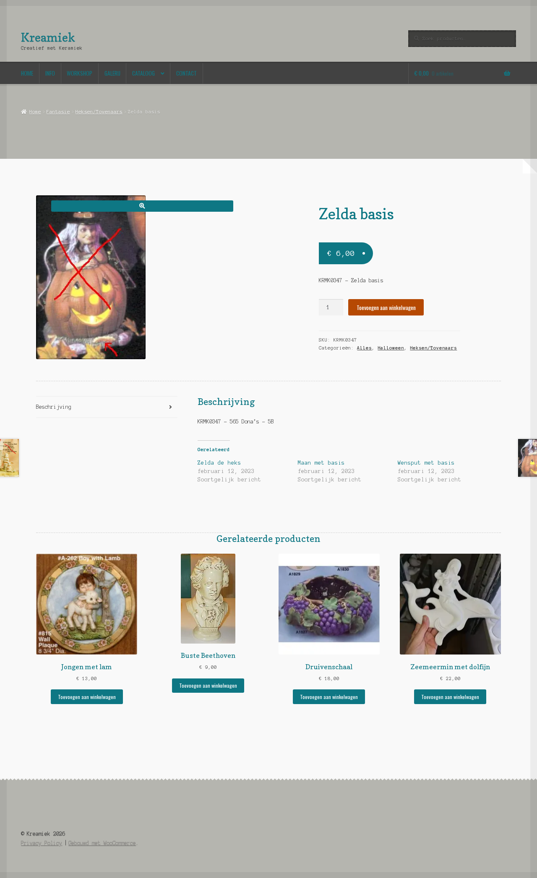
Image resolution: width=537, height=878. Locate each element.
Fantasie (58, 111)
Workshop (79, 73)
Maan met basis (321, 463)
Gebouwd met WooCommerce (102, 843)
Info (50, 73)
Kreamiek (48, 37)
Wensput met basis (426, 463)
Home (27, 73)
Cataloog (143, 73)
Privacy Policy (41, 843)
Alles (364, 347)
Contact (186, 73)
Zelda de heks (219, 463)
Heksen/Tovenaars (99, 111)
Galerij (112, 73)
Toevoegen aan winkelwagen (386, 307)
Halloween (391, 347)
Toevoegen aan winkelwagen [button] (87, 696)
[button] (142, 206)
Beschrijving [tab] (53, 407)
